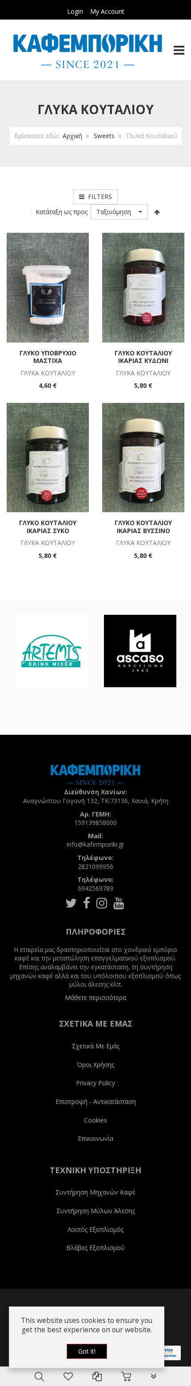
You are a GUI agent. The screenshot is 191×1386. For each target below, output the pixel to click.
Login (75, 11)
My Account (107, 11)
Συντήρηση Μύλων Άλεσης (95, 1211)
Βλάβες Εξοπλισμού (95, 1247)
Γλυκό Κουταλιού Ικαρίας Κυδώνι (143, 357)
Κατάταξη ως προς (62, 211)
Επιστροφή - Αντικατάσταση (96, 1101)
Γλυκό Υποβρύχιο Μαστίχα (48, 357)
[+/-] (157, 212)
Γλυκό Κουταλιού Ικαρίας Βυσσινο (143, 526)
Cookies (95, 1120)
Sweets (104, 135)
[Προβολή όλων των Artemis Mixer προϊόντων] (51, 651)
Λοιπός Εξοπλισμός (95, 1229)
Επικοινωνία (95, 1138)
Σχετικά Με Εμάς (95, 1046)
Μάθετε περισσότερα (95, 997)
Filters (98, 196)
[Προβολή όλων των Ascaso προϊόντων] (140, 651)
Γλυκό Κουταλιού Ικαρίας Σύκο (47, 526)
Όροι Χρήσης (95, 1064)
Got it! (87, 1351)
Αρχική (72, 135)
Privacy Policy (95, 1083)
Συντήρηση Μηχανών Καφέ (95, 1192)
